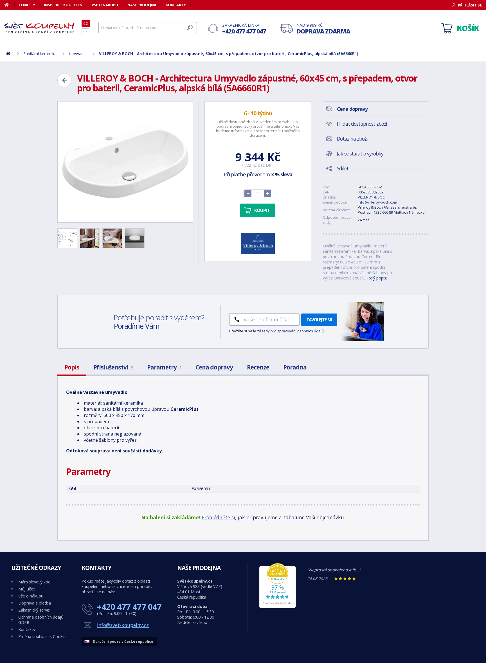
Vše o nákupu (105, 4)
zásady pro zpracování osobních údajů (290, 330)
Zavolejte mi (319, 320)
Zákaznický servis (34, 610)
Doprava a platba (34, 603)
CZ (85, 23)
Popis (71, 367)
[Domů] (9, 5)
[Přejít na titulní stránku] (39, 28)
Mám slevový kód (34, 582)
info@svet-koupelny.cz (123, 625)
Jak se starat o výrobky (360, 153)
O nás (25, 4)
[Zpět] (64, 80)
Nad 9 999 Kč (323, 28)
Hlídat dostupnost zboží (362, 123)
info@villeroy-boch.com (377, 202)
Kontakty (176, 4)
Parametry (164, 367)
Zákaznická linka (244, 28)
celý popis (377, 278)
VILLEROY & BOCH (372, 197)
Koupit (262, 210)
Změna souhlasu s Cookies (43, 636)
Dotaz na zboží (352, 138)
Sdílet (342, 168)
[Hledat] (190, 27)
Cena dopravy (214, 367)
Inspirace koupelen (63, 4)
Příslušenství (113, 367)
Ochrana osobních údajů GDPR (41, 619)
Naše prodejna (141, 4)
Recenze (258, 367)
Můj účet (26, 589)
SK (85, 31)
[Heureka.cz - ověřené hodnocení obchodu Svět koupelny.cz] (277, 606)
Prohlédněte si (218, 517)
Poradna (295, 367)
